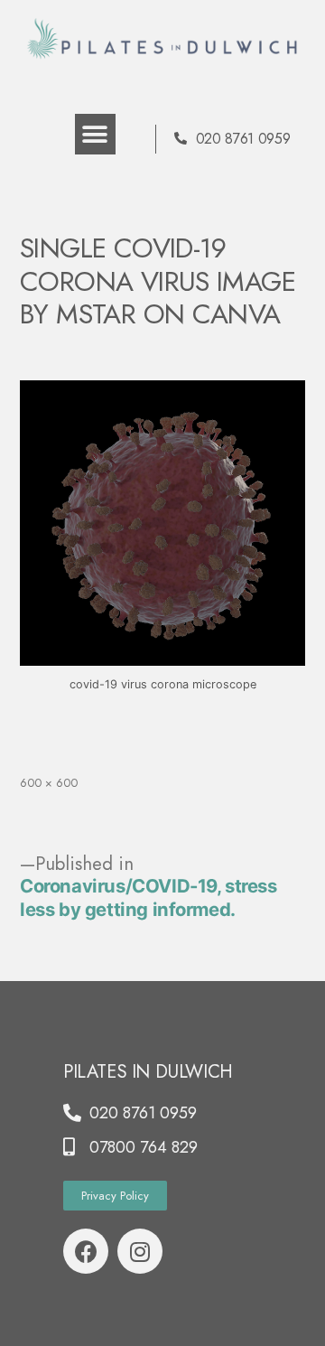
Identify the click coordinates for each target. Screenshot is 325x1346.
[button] (95, 134)
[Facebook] (85, 1251)
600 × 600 (49, 782)
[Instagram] (139, 1251)
